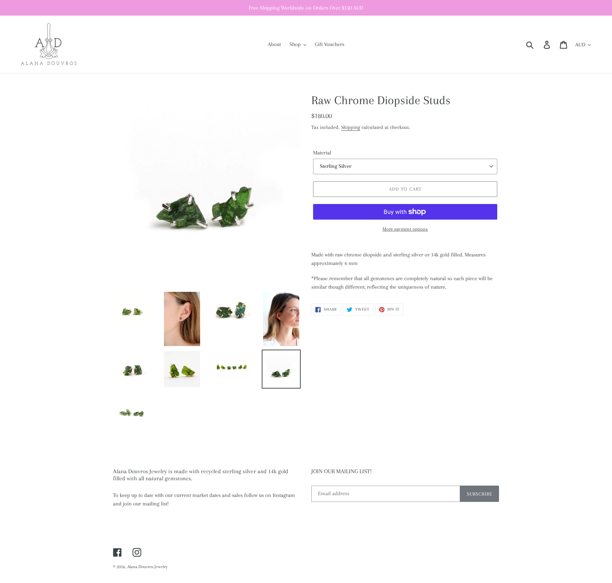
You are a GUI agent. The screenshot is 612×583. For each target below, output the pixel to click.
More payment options (405, 229)
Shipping (350, 127)
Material (322, 152)
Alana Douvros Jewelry (147, 566)
